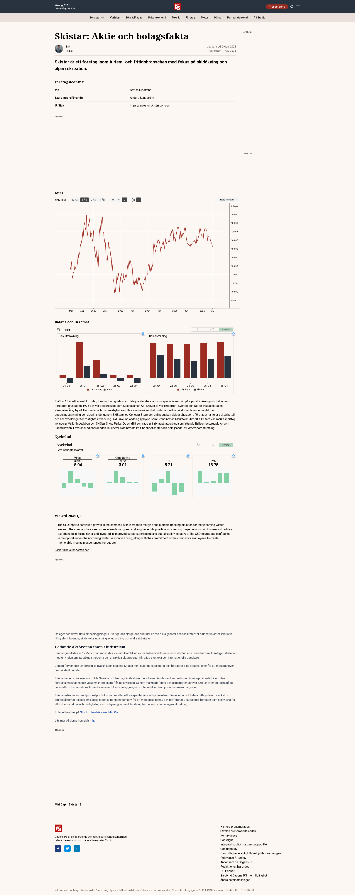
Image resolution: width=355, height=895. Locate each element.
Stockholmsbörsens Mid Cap (99, 712)
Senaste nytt (96, 17)
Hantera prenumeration (235, 826)
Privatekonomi (157, 17)
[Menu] (298, 6)
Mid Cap (60, 804)
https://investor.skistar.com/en (150, 105)
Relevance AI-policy (233, 857)
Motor (204, 17)
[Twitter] (67, 848)
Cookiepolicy (228, 849)
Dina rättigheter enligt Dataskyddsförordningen (250, 853)
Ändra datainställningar (235, 880)
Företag (190, 17)
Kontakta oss (228, 835)
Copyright (226, 840)
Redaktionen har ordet (234, 866)
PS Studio (260, 17)
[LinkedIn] (77, 848)
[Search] (292, 6)
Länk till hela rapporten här (72, 550)
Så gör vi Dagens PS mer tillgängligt (243, 875)
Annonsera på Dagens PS (236, 862)
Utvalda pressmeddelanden (238, 831)
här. (92, 720)
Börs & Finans (134, 17)
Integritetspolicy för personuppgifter (244, 844)
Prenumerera (277, 6)
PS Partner (227, 871)
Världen (115, 17)
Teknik (176, 17)
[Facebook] (58, 848)
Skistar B (75, 804)
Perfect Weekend (237, 17)
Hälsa (217, 17)
